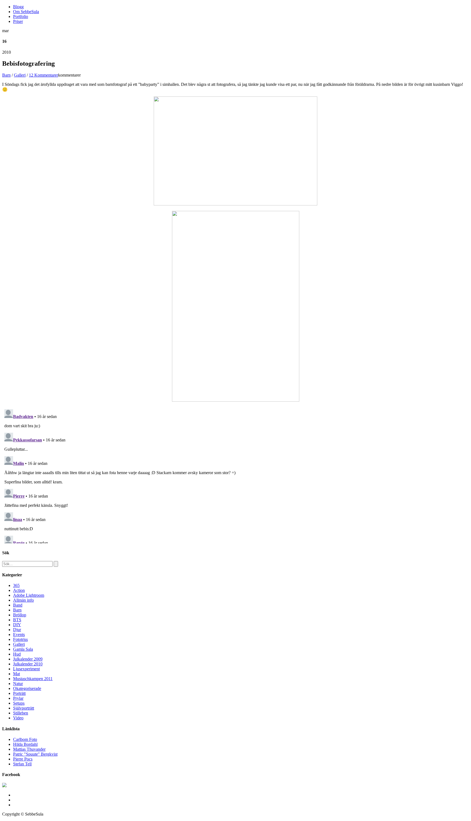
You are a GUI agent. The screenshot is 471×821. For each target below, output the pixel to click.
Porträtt (19, 693)
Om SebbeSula (26, 11)
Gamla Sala (23, 649)
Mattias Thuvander (29, 749)
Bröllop (19, 615)
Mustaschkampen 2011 (33, 678)
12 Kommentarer (43, 75)
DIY (17, 624)
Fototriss (20, 639)
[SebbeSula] (4, 785)
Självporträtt (23, 708)
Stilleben (20, 713)
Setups (19, 703)
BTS (17, 619)
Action (19, 590)
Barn (6, 75)
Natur (18, 683)
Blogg (18, 6)
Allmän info (23, 600)
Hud (17, 654)
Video (18, 718)
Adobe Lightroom (28, 595)
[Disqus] (235, 475)
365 (16, 585)
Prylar (18, 698)
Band (17, 605)
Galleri (20, 75)
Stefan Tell (22, 764)
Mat (16, 673)
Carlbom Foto (25, 739)
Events (19, 634)
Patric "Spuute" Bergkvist (35, 754)
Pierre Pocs (22, 759)
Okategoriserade (27, 688)
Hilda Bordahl (25, 744)
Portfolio (20, 16)
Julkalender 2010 (28, 664)
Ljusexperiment (26, 669)
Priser (18, 21)
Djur (17, 629)
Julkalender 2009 (28, 659)
